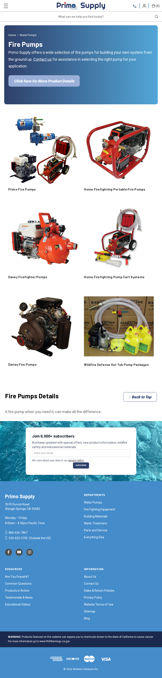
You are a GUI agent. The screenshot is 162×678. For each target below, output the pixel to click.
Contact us (42, 59)
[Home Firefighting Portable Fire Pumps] (119, 151)
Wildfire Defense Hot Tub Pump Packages (116, 365)
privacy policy (76, 460)
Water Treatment (95, 523)
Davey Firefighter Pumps (27, 277)
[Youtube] (19, 552)
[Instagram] (29, 552)
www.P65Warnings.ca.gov (55, 641)
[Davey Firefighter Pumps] (43, 239)
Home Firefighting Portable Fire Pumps (114, 189)
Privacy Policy (93, 597)
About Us (90, 576)
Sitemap (89, 611)
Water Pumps (93, 502)
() (158, 6)
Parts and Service (95, 530)
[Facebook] (8, 552)
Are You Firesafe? (17, 576)
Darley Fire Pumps (22, 364)
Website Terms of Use (98, 604)
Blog (87, 618)
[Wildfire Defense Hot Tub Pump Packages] (119, 326)
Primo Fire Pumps (22, 189)
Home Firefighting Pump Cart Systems (114, 277)
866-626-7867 (18, 532)
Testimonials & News (19, 597)
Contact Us (91, 583)
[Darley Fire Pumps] (43, 326)
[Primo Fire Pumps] (43, 151)
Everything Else (94, 537)
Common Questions (18, 583)
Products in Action (17, 590)
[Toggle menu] (6, 6)
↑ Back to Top (140, 397)
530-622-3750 (18, 538)
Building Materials (96, 516)
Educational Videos (17, 604)
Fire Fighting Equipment (99, 509)
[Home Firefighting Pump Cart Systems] (119, 239)
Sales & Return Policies (99, 590)
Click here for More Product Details (44, 81)
